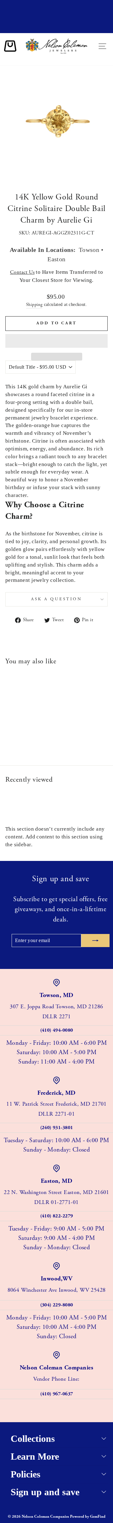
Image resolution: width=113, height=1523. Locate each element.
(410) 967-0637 (56, 1394)
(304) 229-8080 (56, 1305)
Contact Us (22, 272)
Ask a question (56, 599)
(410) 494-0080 (56, 1030)
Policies (25, 1474)
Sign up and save (45, 1492)
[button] (56, 341)
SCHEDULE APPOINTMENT (56, 27)
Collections (33, 1438)
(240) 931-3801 (56, 1127)
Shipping (34, 304)
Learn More (35, 1456)
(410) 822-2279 (56, 1216)
